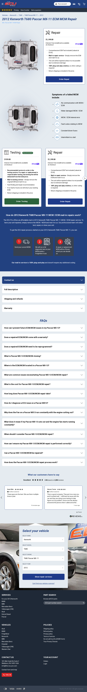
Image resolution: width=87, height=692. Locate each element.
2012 (41, 15)
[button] (24, 498)
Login (45, 664)
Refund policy (48, 631)
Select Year (26, 564)
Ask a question (36, 10)
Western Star (6, 649)
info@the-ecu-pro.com (9, 666)
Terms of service (49, 636)
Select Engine (27, 554)
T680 (20, 15)
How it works (25, 10)
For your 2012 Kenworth (10, 599)
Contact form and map (9, 670)
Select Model (27, 545)
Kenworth (13, 15)
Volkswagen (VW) (7, 609)
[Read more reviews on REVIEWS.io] (76, 516)
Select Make (26, 536)
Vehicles (5, 15)
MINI (3, 604)
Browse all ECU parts (50, 599)
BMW (3, 601)
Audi (3, 612)
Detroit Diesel (6, 614)
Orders (46, 661)
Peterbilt (4, 644)
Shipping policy (48, 629)
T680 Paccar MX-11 (31, 15)
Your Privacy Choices (51, 641)
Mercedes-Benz (7, 606)
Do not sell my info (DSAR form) (54, 639)
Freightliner (5, 634)
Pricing (16, 10)
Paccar (4, 617)
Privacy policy (48, 634)
